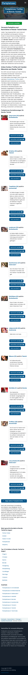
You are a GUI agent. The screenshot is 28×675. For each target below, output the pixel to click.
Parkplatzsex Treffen (13, 79)
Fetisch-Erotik (6, 539)
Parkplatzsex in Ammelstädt (10, 588)
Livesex (4, 536)
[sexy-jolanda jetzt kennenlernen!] (4, 462)
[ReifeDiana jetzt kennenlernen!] (4, 298)
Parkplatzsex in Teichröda (9, 611)
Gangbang (5, 566)
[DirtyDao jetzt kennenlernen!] (4, 153)
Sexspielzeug (6, 568)
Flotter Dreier (6, 533)
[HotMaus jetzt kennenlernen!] (4, 423)
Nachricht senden (15, 135)
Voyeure (4, 577)
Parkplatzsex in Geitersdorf (10, 593)
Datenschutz (5, 672)
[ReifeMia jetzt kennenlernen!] (4, 390)
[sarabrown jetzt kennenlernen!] (4, 229)
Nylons (4, 560)
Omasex (4, 557)
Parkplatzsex (6, 542)
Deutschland (10, 619)
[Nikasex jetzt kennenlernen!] (4, 358)
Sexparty (5, 544)
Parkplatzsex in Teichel (9, 608)
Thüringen (18, 619)
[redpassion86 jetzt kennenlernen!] (4, 330)
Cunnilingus (5, 571)
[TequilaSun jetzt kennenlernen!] (4, 188)
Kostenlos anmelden (14, 23)
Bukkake (4, 580)
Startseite (3, 619)
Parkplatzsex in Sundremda (10, 602)
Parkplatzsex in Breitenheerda (11, 591)
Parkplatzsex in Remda (9, 599)
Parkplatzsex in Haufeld (9, 596)
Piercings (5, 574)
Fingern (4, 554)
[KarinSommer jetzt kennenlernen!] (4, 264)
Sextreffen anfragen (16, 139)
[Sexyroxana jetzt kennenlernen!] (4, 117)
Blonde (4, 563)
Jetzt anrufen (14, 143)
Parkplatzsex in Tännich (9, 605)
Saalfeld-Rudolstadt (6, 621)
